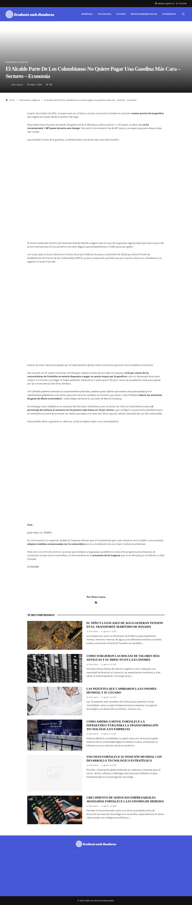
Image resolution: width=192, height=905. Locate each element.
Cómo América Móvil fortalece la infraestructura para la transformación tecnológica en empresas (122, 725)
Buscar (9, 874)
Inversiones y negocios (17, 62)
